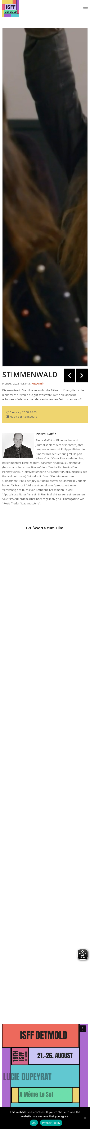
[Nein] (85, 1118)
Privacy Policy (51, 1122)
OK (34, 1122)
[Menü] (85, 9)
